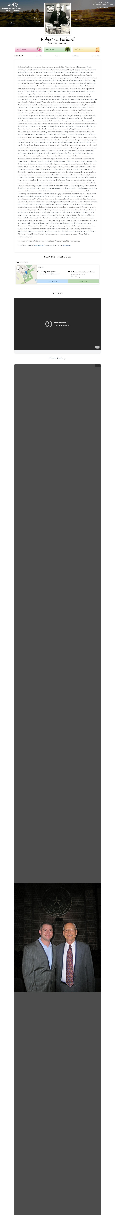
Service (39, 56)
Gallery (75, 56)
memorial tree (39, 245)
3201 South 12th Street (78, 275)
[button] (26, 272)
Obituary (18, 56)
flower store (67, 245)
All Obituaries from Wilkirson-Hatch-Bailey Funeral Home (103, 5)
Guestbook (96, 56)
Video (57, 56)
